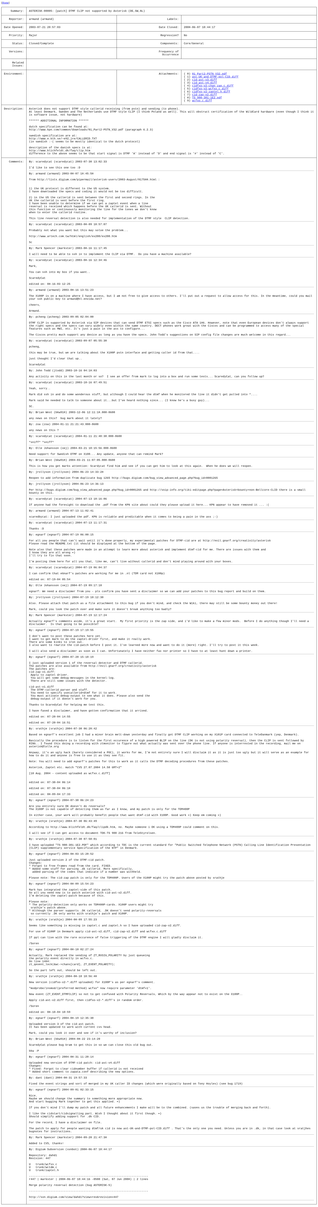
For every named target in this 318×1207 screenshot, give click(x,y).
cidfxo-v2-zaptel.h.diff (211, 91)
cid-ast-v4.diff (204, 82)
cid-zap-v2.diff (204, 94)
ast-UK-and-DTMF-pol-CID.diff (215, 76)
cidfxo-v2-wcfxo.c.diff (210, 88)
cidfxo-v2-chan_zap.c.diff (213, 85)
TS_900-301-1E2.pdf (207, 97)
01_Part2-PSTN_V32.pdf (209, 73)
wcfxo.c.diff (202, 100)
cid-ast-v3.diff (204, 79)
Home (5, 2)
